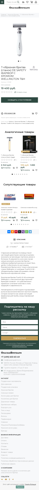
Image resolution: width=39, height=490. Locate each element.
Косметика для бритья (9, 399)
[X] (19, 231)
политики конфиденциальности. (22, 345)
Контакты (4, 443)
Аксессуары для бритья (10, 396)
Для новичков (6, 384)
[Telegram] (30, 231)
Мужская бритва (20, 121)
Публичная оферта (8, 464)
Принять (20, 487)
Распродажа (6, 413)
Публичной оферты (18, 345)
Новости (4, 455)
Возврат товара (7, 452)
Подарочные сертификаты (11, 381)
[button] (18, 61)
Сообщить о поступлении (19, 100)
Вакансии (4, 449)
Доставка (4, 438)
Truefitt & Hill (10, 123)
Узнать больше (30, 484)
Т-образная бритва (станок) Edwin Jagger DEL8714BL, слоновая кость (8, 156)
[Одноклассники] (12, 231)
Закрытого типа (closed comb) (24, 123)
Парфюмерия (6, 419)
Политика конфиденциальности (13, 458)
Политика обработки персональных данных (17, 461)
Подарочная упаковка (9, 387)
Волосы (4, 416)
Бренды (4, 431)
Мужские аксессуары (9, 428)
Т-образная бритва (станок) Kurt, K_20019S (28, 156)
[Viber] (23, 231)
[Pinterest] (16, 231)
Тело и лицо (5, 410)
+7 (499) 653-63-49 (10, 357)
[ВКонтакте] (9, 231)
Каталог (11, 121)
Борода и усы (6, 407)
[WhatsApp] (26, 231)
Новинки (4, 422)
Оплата (3, 441)
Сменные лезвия (7, 393)
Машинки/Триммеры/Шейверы (13, 425)
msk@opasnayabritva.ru (12, 360)
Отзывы (4, 446)
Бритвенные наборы (9, 405)
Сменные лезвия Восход (29, 207)
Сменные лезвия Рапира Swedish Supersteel (9, 208)
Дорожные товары (8, 402)
